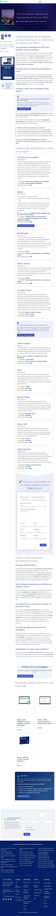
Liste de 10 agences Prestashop (26, 861)
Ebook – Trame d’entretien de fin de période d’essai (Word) (45, 721)
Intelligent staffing (48, 889)
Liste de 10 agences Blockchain (8, 859)
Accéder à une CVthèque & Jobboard (27, 897)
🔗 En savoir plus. (4, 51)
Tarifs (45, 900)
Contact (17, 894)
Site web (19, 345)
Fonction (36, 535)
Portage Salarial (37, 892)
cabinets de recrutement (35, 58)
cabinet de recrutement (25, 129)
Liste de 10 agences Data (6, 864)
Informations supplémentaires (27, 509)
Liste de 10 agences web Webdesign (46, 865)
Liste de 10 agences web (44, 859)
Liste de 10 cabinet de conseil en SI (46, 850)
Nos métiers (36, 895)
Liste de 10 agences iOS (24, 859)
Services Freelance (38, 889)
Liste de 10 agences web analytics (46, 861)
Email (21, 529)
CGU (16, 882)
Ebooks (25, 909)
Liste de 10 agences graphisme (26, 853)
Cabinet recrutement (34, 21)
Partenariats (18, 897)
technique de (26, 594)
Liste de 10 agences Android (7, 853)
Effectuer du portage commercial (26, 891)
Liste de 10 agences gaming (25, 852)
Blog (25, 906)
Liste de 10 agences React (25, 865)
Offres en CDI (37, 882)
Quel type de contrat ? (25, 503)
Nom (35, 523)
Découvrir (19, 729)
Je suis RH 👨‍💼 (29, 827)
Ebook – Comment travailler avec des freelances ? (23, 759)
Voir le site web (21, 159)
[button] (40, 2)
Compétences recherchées (38, 497)
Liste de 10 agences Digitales (7, 872)
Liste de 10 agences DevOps (7, 870)
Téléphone (36, 529)
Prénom (22, 523)
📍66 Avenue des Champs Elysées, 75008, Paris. (8, 891)
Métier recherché (24, 497)
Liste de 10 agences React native (45, 848)
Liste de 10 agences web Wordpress (46, 867)
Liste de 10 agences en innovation (27, 857)
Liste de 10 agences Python (25, 863)
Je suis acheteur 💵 (30, 829)
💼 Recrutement (19, 900)
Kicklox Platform (47, 883)
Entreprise (23, 535)
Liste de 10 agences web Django (45, 863)
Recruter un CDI (27, 882)
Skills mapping (47, 886)
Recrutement (43, 21)
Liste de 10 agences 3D (6, 852)
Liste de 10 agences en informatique (27, 855)
